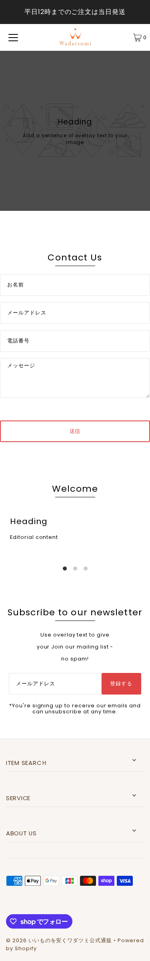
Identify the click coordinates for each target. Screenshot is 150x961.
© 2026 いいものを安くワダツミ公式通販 (59, 940)
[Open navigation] (13, 38)
